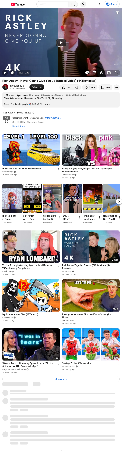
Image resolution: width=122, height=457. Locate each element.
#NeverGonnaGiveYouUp (53, 95)
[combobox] (53, 4)
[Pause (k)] (5, 73)
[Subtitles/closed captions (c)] (94, 73)
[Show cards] (117, 12)
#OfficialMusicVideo (76, 95)
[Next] (119, 201)
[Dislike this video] (77, 87)
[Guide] (5, 4)
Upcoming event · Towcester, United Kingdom (33, 118)
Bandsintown (18, 126)
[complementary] (32, 112)
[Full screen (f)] (116, 73)
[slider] (61, 68)
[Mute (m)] (12, 73)
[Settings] (99, 4)
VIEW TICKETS (52, 118)
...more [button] (46, 104)
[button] (24, 73)
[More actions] (117, 87)
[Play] (61, 42)
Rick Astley (16, 85)
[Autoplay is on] (87, 73)
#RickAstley (34, 95)
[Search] (73, 4)
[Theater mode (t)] (108, 73)
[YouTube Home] (17, 4)
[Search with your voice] (83, 4)
